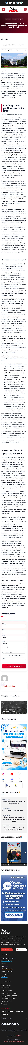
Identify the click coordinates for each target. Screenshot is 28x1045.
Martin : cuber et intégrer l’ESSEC (12, 810)
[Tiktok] (15, 1024)
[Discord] (18, 1024)
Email (3, 658)
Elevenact (18, 1035)
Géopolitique (18, 19)
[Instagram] (7, 1024)
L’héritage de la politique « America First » (13, 45)
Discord (12, 781)
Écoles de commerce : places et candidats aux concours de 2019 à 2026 (14, 819)
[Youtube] (12, 1024)
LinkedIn (3, 781)
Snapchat (16, 786)
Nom (3, 629)
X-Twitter (20, 781)
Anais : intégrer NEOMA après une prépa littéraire (14, 802)
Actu (8, 19)
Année (3, 641)
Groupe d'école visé (7, 652)
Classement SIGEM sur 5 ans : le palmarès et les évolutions (14, 829)
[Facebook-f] (2, 1024)
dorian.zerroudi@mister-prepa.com (14, 1041)
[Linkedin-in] (10, 1024)
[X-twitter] (5, 1024)
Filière (3, 635)
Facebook (8, 786)
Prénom (4, 623)
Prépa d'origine (5, 647)
